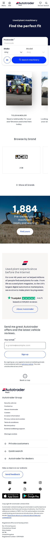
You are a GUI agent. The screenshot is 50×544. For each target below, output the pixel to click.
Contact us (8, 406)
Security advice (10, 403)
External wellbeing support (14, 429)
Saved (40, 5)
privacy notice (27, 364)
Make (7, 49)
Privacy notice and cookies (14, 419)
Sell (9, 5)
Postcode (8, 40)
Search (46, 5)
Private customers (19, 443)
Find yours (25, 232)
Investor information (12, 416)
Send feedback (12, 474)
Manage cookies (10, 434)
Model (29, 49)
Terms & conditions (11, 422)
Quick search (16, 451)
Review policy (9, 425)
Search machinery (30, 60)
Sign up (25, 354)
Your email (9, 340)
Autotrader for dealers (21, 458)
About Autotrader (25, 309)
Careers (7, 413)
